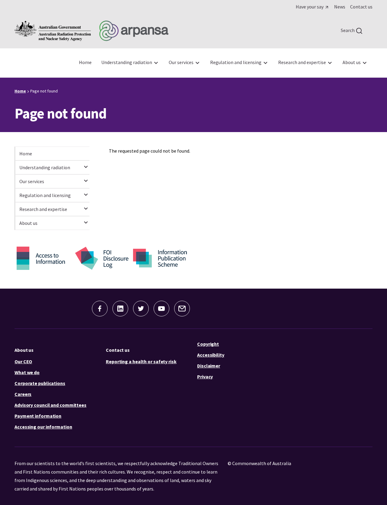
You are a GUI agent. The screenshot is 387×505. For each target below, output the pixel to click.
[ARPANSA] (91, 31)
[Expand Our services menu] (85, 178)
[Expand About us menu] (85, 219)
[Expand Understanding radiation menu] (85, 164)
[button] (100, 308)
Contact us (118, 350)
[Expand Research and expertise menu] (85, 205)
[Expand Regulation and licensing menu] (85, 192)
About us (24, 350)
